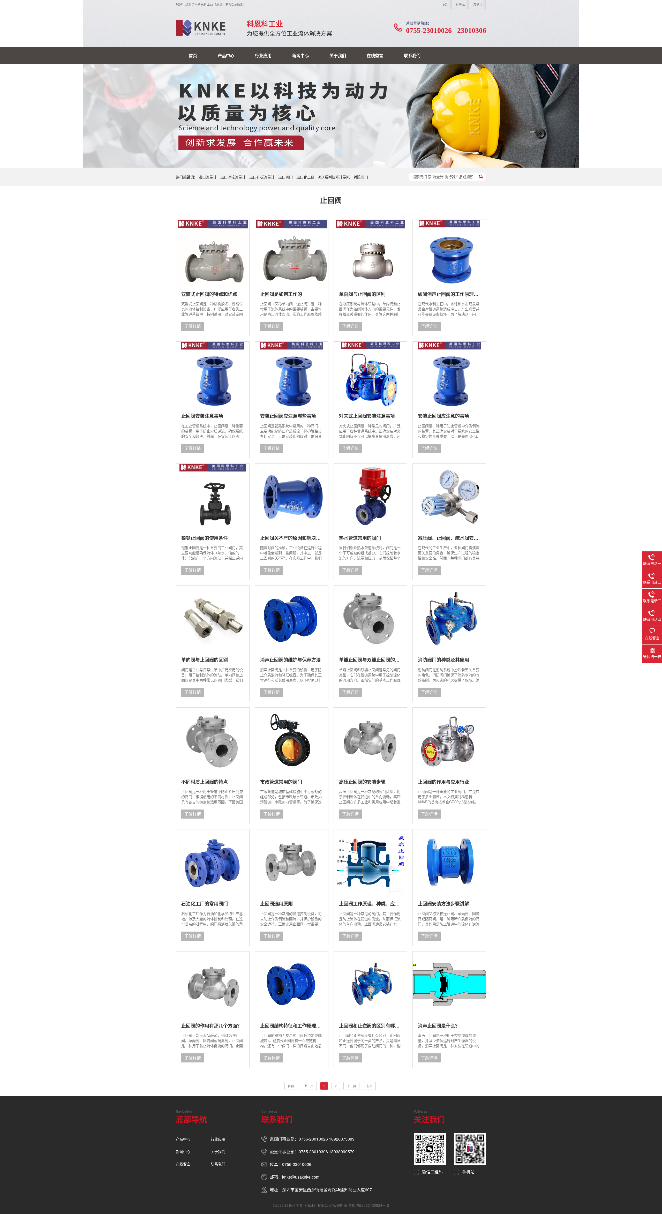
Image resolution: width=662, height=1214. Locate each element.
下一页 (351, 1086)
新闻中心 (300, 55)
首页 (193, 55)
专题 (445, 4)
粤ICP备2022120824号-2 (368, 1205)
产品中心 (226, 55)
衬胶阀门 (360, 176)
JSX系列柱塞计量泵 (334, 176)
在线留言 (375, 55)
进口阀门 (285, 176)
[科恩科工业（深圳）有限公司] (201, 28)
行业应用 (263, 55)
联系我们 (412, 55)
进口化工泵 (305, 176)
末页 (369, 1086)
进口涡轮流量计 (233, 176)
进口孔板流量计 (262, 176)
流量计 (477, 4)
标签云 (460, 4)
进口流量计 (208, 176)
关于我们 (337, 55)
